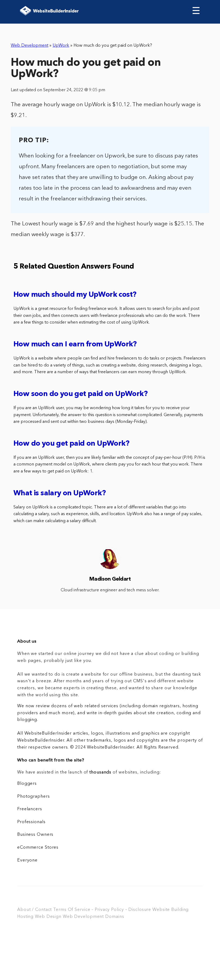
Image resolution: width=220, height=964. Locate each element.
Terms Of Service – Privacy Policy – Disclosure (102, 910)
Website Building (170, 910)
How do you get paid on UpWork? (71, 444)
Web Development (29, 45)
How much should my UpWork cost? (74, 295)
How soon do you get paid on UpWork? (80, 394)
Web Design (48, 917)
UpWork (61, 45)
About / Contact (34, 910)
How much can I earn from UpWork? (75, 344)
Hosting (25, 917)
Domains (114, 917)
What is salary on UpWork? (59, 493)
